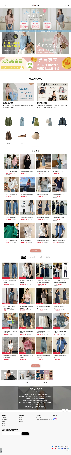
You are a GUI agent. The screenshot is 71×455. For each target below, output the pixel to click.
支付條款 (20, 417)
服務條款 (20, 419)
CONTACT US (4, 419)
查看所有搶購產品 (35, 250)
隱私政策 (3, 425)
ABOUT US (4, 417)
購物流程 (3, 421)
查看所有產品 (35, 365)
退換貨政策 (21, 421)
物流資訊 (3, 423)
